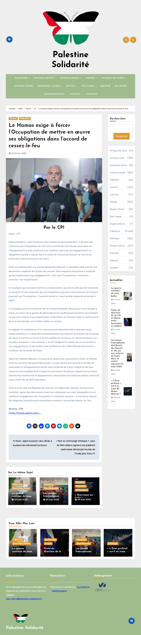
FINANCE (91, 94)
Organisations (117, 224)
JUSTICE (71, 86)
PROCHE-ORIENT (44, 78)
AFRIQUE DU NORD (113, 78)
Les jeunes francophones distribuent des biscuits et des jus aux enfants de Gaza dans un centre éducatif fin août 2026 (118, 353)
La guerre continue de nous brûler (22, 496)
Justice (114, 187)
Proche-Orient (117, 245)
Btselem (80, 482)
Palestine (25, 118)
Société (114, 267)
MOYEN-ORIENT (70, 78)
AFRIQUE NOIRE (23, 86)
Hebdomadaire (59, 591)
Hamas (13, 118)
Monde (113, 202)
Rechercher (118, 118)
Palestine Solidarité (25, 628)
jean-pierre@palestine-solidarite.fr (24, 599)
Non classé (115, 216)
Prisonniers (81, 490)
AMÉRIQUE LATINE (49, 86)
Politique (114, 238)
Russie (48, 543)
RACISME (105, 86)
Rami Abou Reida (21, 488)
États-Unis (50, 540)
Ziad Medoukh (51, 488)
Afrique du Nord (118, 150)
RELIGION (121, 86)
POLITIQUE (88, 86)
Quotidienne (83, 587)
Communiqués (117, 172)
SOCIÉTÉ (75, 94)
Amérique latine (118, 165)
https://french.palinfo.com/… (25, 413)
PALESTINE (22, 78)
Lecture (114, 194)
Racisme (114, 253)
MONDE (91, 78)
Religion (114, 260)
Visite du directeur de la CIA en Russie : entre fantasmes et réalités (116, 318)
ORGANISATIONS (54, 94)
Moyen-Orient (117, 209)
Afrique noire (117, 158)
